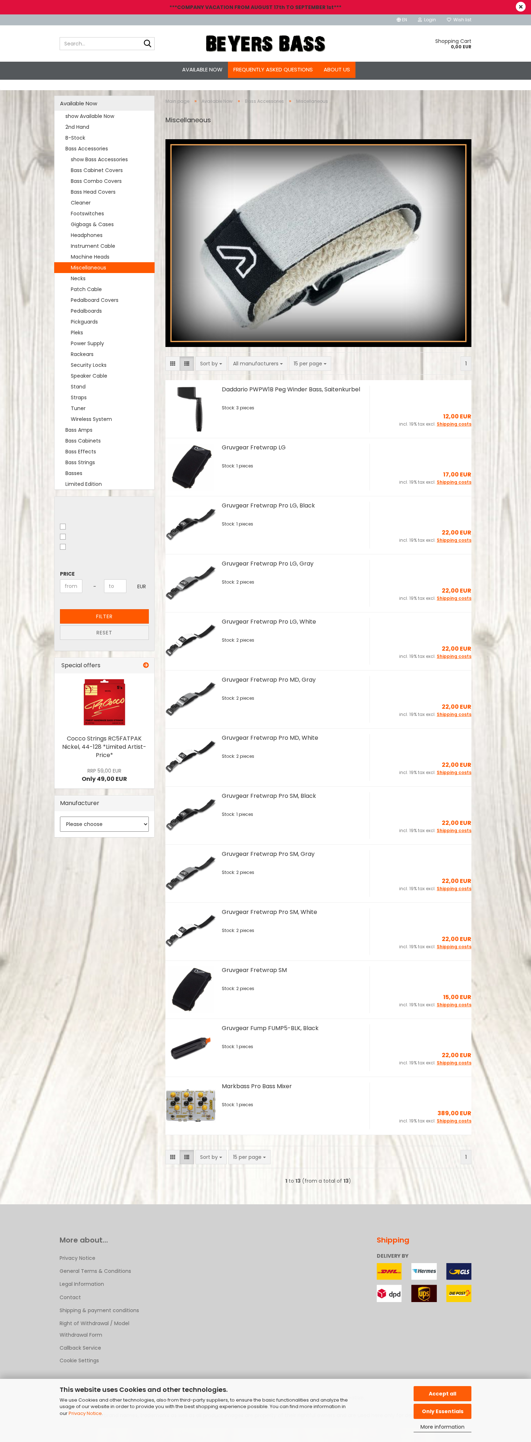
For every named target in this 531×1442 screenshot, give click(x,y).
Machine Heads (90, 256)
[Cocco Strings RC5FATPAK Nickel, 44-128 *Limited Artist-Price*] (104, 702)
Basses (73, 473)
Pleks (77, 332)
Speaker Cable (89, 375)
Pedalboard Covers (94, 300)
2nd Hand (77, 127)
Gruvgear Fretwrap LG (254, 447)
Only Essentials (442, 1411)
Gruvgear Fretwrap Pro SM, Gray (268, 854)
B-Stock (75, 137)
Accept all (442, 1393)
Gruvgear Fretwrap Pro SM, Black (269, 796)
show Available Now (89, 116)
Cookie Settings (79, 1360)
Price (67, 573)
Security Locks (89, 365)
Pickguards (84, 321)
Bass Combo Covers (96, 181)
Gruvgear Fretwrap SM (254, 970)
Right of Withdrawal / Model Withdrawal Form (94, 1329)
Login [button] (429, 20)
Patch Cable (86, 289)
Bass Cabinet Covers (97, 170)
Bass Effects (80, 451)
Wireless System (91, 419)
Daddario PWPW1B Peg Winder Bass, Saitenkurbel (291, 389)
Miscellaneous (88, 267)
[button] (402, 19)
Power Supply (87, 343)
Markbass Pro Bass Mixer (257, 1086)
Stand (78, 386)
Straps (79, 397)
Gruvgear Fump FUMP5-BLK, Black (270, 1028)
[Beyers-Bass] (265, 44)
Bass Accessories (86, 148)
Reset (104, 632)
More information (442, 1426)
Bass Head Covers (93, 191)
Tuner (78, 408)
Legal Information (82, 1284)
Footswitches (87, 213)
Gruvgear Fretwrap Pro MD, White (270, 738)
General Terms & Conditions (95, 1271)
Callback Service (80, 1347)
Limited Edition (83, 484)
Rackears (82, 354)
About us (337, 69)
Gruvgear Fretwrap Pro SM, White (269, 912)
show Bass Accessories (99, 159)
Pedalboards (86, 311)
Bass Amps (78, 430)
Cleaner (81, 202)
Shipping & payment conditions (99, 1310)
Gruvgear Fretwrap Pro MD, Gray (269, 680)
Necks (78, 278)
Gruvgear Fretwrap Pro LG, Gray (268, 563)
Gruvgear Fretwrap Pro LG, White (269, 621)
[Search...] (148, 44)
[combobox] (211, 363)
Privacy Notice (85, 1413)
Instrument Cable (93, 246)
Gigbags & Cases (92, 224)
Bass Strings (80, 462)
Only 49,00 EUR (104, 775)
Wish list (461, 20)
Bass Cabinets (83, 440)
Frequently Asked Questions (273, 69)
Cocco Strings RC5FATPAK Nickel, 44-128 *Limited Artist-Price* (104, 746)
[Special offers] (146, 665)
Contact (70, 1297)
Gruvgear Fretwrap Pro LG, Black (268, 505)
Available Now (202, 69)
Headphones (87, 235)
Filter (104, 616)
